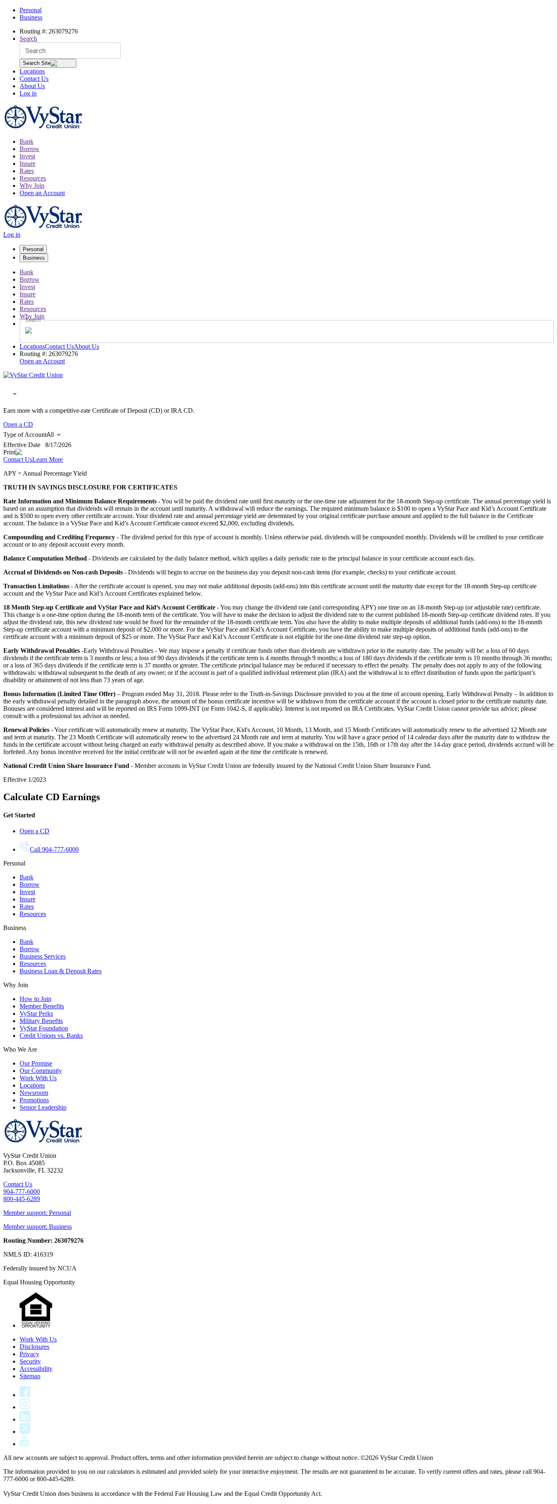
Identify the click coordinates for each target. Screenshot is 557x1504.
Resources (33, 178)
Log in (28, 93)
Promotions (34, 1100)
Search (28, 38)
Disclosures (34, 1346)
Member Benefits (42, 1006)
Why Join (32, 185)
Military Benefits (41, 1020)
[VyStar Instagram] (25, 1407)
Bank (26, 141)
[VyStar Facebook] (25, 1394)
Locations (32, 71)
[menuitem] (287, 141)
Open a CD (18, 424)
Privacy (29, 1353)
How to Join (35, 998)
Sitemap (30, 1376)
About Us (32, 85)
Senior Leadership (43, 1107)
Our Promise (36, 1063)
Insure (27, 163)
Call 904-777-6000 (54, 849)
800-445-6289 (21, 1198)
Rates (27, 170)
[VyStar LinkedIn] (25, 1419)
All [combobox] (50, 434)
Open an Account (42, 192)
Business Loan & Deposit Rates (61, 971)
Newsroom (34, 1092)
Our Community (41, 1070)
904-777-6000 (21, 1191)
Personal (31, 10)
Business (31, 17)
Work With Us (38, 1078)
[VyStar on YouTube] (24, 1443)
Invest (27, 156)
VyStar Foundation (44, 1028)
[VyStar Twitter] (25, 1431)
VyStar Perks (36, 1013)
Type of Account (24, 434)
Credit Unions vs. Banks (51, 1035)
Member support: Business (37, 1226)
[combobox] (11, 393)
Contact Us (34, 78)
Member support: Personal (37, 1212)
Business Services (43, 956)
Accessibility (36, 1368)
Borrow (30, 148)
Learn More (47, 459)
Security (30, 1361)
